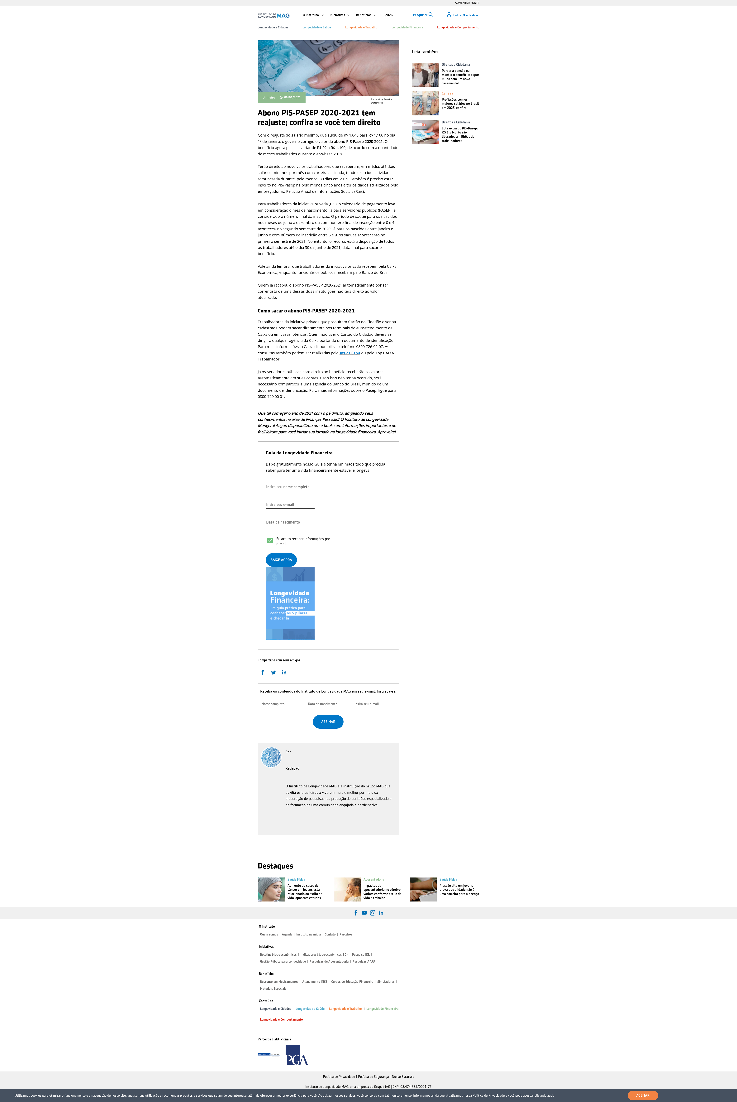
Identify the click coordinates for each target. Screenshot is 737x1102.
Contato (330, 934)
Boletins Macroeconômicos (278, 954)
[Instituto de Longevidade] (274, 15)
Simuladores (386, 982)
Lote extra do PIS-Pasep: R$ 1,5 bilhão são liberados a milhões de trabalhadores (460, 134)
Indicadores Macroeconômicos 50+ (324, 954)
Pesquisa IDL (361, 954)
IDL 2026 (386, 15)
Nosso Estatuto (403, 1077)
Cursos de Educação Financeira (352, 982)
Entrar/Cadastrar (465, 15)
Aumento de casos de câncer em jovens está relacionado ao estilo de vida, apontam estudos (305, 892)
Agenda (287, 934)
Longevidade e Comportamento (458, 27)
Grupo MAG (382, 1087)
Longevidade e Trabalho (361, 27)
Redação (292, 768)
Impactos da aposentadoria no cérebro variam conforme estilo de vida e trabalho (383, 892)
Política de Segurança (373, 1077)
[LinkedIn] (381, 913)
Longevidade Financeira (407, 27)
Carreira (447, 93)
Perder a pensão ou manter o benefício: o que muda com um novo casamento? (460, 77)
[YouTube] (364, 913)
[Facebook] (356, 913)
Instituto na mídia (308, 934)
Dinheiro (269, 97)
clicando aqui (544, 1095)
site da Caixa (350, 353)
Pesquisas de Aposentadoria (329, 961)
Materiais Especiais (273, 988)
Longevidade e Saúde (316, 27)
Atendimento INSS (314, 982)
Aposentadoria (374, 879)
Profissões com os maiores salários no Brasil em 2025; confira (460, 104)
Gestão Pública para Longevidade (283, 961)
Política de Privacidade (339, 1077)
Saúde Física (296, 879)
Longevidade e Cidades (273, 27)
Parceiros (346, 934)
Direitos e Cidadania (456, 64)
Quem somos (269, 934)
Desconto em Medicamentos (279, 982)
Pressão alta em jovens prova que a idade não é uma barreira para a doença (459, 890)
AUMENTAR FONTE (467, 2)
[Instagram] (373, 913)
